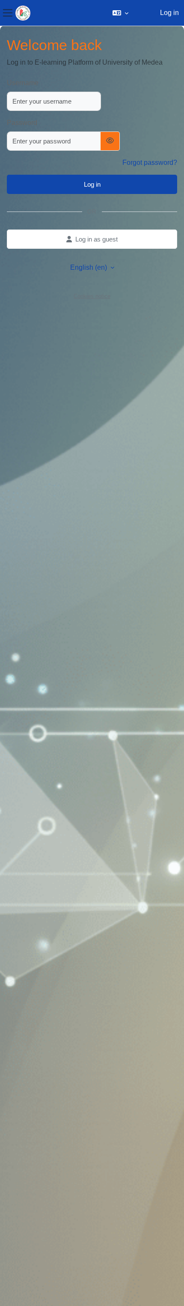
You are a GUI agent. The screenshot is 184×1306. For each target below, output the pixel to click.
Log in (169, 12)
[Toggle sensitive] (110, 141)
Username (23, 82)
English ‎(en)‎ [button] (89, 267)
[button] (120, 13)
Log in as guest (96, 239)
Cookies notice (92, 296)
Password (22, 122)
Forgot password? (149, 162)
